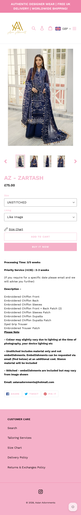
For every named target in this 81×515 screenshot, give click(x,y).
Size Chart (15, 447)
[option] (20, 161)
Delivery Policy (18, 457)
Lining (7, 210)
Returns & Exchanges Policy (26, 467)
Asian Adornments (45, 502)
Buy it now (40, 246)
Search (12, 428)
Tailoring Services (19, 437)
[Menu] (74, 28)
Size (6, 195)
